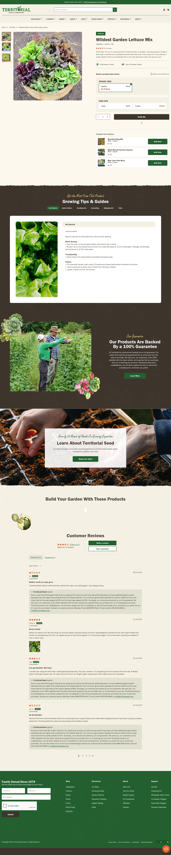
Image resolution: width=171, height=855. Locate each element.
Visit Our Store (128, 791)
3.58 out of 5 (75, 544)
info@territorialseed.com (40, 610)
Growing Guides (98, 791)
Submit (10, 814)
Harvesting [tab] (95, 208)
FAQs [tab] (120, 208)
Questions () (50, 557)
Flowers (69, 791)
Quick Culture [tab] (67, 208)
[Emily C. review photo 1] (34, 646)
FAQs (94, 807)
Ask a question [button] (102, 549)
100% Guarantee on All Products (95, 2)
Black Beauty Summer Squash (120, 150)
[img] (34, 572)
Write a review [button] (103, 543)
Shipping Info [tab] (109, 208)
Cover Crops (70, 807)
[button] (100, 48)
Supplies (69, 811)
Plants (68, 799)
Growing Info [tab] (81, 208)
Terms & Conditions (124, 842)
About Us (126, 787)
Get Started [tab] (53, 208)
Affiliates (126, 803)
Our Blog (95, 787)
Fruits (68, 803)
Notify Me (142, 117)
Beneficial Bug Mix (115, 139)
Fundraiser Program (159, 799)
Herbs (68, 795)
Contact (154, 787)
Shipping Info (156, 791)
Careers (126, 807)
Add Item (157, 141)
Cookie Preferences (146, 842)
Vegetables (70, 787)
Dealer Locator (128, 795)
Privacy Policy (112, 842)
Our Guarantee (128, 799)
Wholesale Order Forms (160, 795)
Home (4, 27)
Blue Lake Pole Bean (116, 160)
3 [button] (86, 755)
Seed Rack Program (158, 803)
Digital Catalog (97, 803)
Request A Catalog (99, 799)
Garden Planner (98, 795)
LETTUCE (12, 27)
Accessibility (135, 842)
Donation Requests (158, 807)
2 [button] (82, 755)
